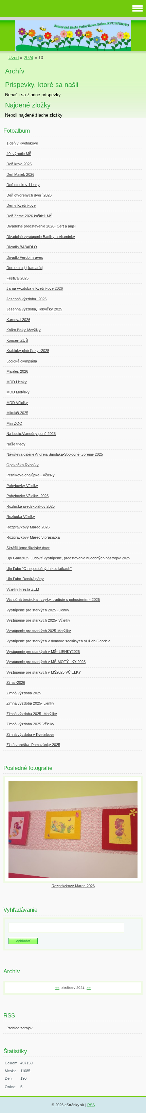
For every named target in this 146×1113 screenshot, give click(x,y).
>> (89, 988)
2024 (28, 57)
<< (57, 988)
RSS (91, 1105)
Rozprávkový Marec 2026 (73, 886)
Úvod (13, 57)
